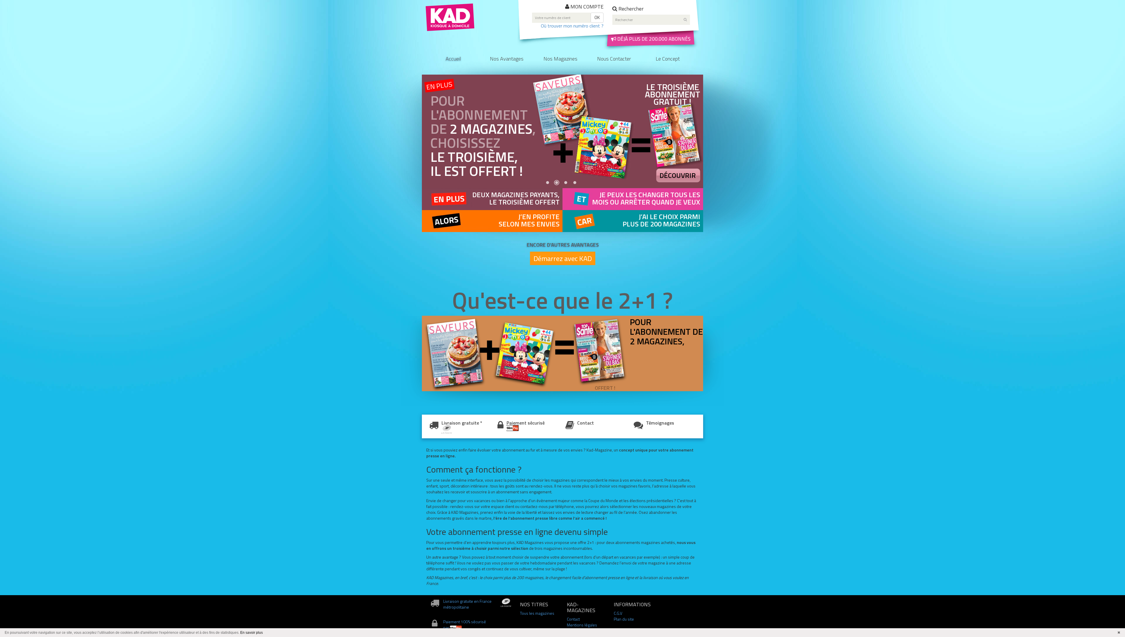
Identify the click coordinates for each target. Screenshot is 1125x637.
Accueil (453, 59)
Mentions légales (582, 625)
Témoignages (660, 422)
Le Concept (668, 59)
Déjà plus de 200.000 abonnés (653, 39)
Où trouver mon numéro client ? (572, 25)
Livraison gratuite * (462, 422)
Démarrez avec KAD (562, 258)
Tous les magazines (537, 613)
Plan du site (624, 619)
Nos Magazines (560, 59)
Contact (585, 422)
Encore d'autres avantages (563, 245)
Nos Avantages (507, 59)
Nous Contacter (614, 59)
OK (597, 17)
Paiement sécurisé (526, 422)
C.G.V (618, 613)
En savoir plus (251, 633)
